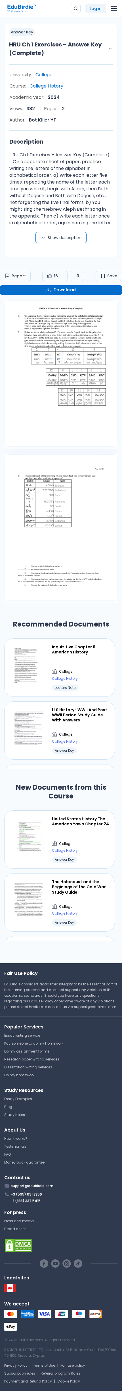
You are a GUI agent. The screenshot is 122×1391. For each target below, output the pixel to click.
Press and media (19, 1221)
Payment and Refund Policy (28, 1381)
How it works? (15, 1138)
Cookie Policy (68, 1381)
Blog (8, 1106)
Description (26, 142)
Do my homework (19, 1075)
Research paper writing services (31, 1059)
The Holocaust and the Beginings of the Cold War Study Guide (79, 887)
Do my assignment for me (26, 1051)
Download (65, 290)
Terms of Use (44, 1365)
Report (19, 276)
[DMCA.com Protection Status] (61, 1245)
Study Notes (14, 1114)
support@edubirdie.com (95, 1006)
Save (112, 276)
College (43, 74)
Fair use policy (72, 1365)
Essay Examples (18, 1098)
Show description (64, 237)
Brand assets (16, 1228)
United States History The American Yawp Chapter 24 (80, 821)
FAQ (7, 1154)
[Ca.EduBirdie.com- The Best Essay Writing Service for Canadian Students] (10, 1291)
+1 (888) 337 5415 (26, 1200)
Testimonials (15, 1146)
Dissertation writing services (28, 1067)
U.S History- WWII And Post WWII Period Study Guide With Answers (79, 715)
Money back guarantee (24, 1162)
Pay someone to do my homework (33, 1043)
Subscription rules (19, 1373)
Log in (96, 8)
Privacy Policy (16, 1365)
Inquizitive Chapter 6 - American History (75, 649)
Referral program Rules (60, 1373)
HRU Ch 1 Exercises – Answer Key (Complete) (55, 49)
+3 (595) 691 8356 (26, 1194)
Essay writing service (22, 1035)
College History (46, 86)
